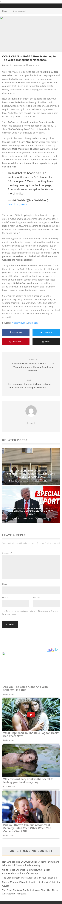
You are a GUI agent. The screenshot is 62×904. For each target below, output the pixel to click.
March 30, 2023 (17, 204)
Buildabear (33, 322)
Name (5, 584)
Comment (7, 553)
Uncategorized (19, 65)
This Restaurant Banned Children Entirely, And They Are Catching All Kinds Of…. (29, 384)
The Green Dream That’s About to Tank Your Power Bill (29, 877)
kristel (6, 65)
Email (5, 597)
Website (36, 597)
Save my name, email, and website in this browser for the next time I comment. (30, 612)
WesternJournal (19, 322)
